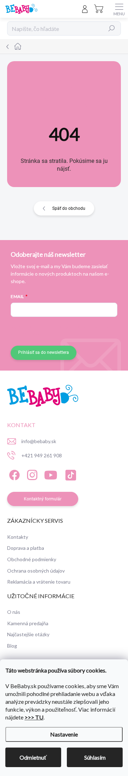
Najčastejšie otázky (28, 634)
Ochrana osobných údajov (36, 571)
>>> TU (34, 717)
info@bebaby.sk (38, 441)
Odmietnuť (33, 757)
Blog (12, 646)
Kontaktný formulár (43, 498)
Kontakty (17, 537)
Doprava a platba (25, 548)
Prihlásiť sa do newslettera (43, 352)
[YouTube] (51, 474)
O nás (13, 612)
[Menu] (119, 9)
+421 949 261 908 (41, 455)
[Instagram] (31, 474)
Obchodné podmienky (31, 559)
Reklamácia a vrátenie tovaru (38, 582)
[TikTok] (69, 474)
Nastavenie (64, 734)
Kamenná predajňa (27, 623)
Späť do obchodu (68, 208)
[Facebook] (13, 474)
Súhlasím (95, 757)
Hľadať (111, 28)
